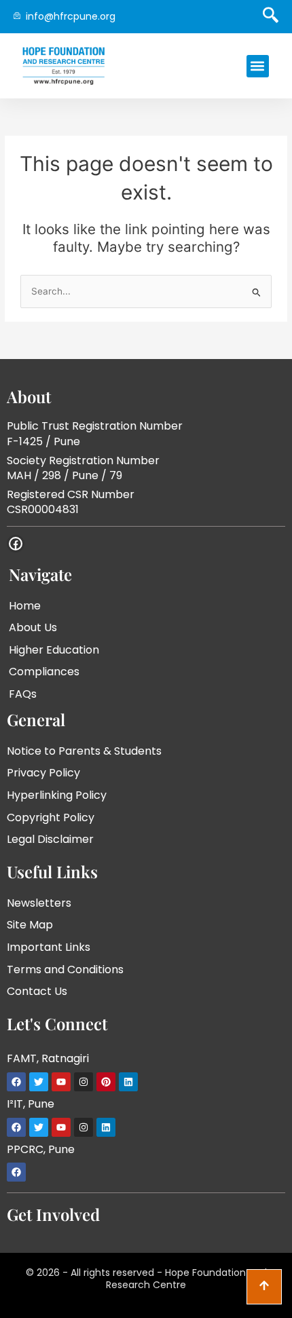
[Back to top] (264, 1287)
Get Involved (53, 1214)
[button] (258, 66)
